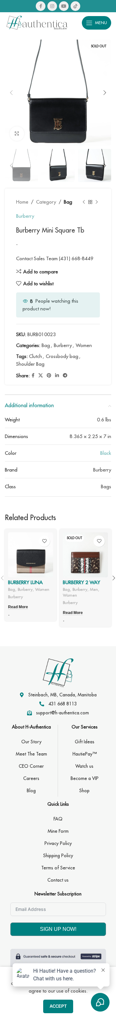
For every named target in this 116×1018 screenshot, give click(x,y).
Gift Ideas (84, 742)
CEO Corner (31, 766)
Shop (84, 790)
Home (22, 202)
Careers (31, 778)
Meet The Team (31, 754)
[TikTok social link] (75, 6)
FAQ (58, 819)
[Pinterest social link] (49, 375)
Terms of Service (58, 868)
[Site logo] (37, 22)
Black (105, 453)
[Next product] (96, 202)
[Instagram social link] (52, 6)
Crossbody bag (62, 356)
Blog (31, 790)
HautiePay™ (84, 754)
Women (84, 345)
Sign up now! (58, 929)
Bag (68, 202)
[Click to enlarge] (17, 133)
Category (46, 202)
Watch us (84, 766)
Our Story (31, 742)
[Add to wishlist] (44, 541)
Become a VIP (85, 778)
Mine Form (58, 831)
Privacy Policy (58, 843)
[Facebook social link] (40, 6)
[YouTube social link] (64, 6)
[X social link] (40, 375)
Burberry (25, 216)
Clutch (35, 356)
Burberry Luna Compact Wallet (28, 585)
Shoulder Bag (30, 364)
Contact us (58, 880)
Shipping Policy (58, 855)
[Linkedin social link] (57, 375)
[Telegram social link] (65, 375)
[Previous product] (84, 202)
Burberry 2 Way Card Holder (81, 585)
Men (94, 589)
